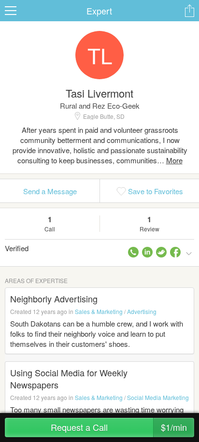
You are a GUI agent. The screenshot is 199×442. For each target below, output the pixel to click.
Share (189, 10)
